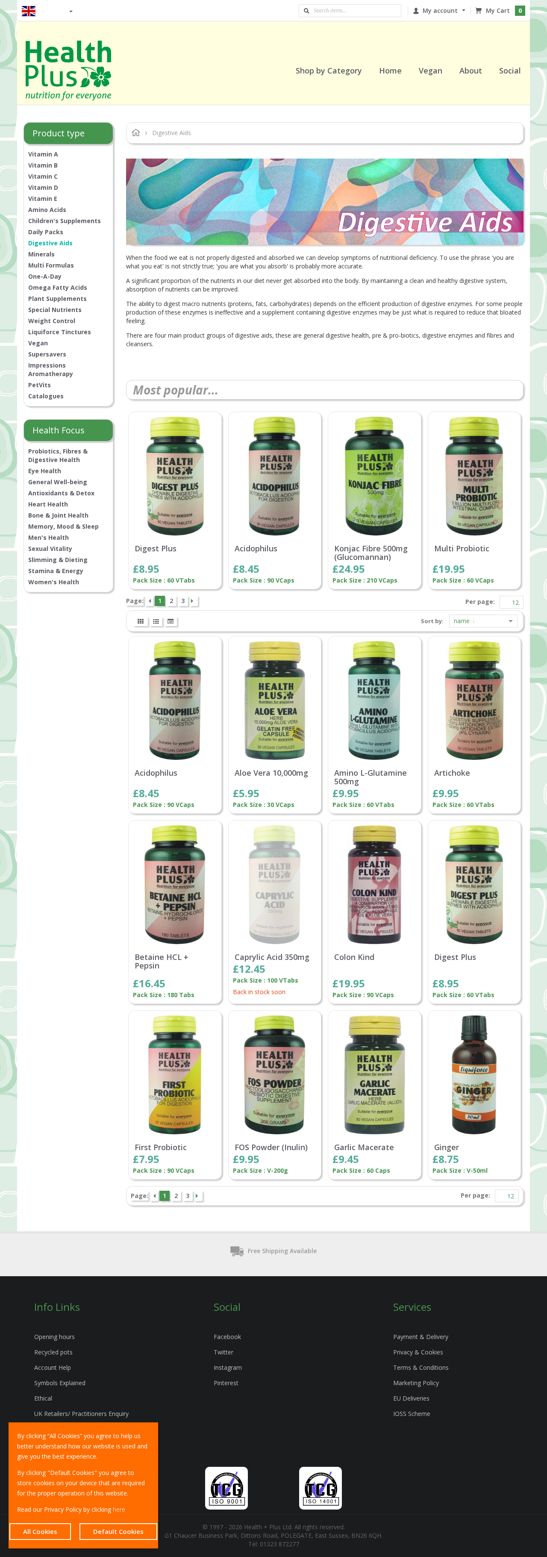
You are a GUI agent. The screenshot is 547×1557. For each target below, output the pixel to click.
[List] (156, 621)
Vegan (38, 343)
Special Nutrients (55, 310)
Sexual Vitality (50, 549)
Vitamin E (42, 198)
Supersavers (47, 354)
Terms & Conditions (421, 1367)
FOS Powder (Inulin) (271, 1147)
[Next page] (193, 601)
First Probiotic (161, 1147)
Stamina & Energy (55, 571)
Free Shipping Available (282, 1251)
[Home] (79, 70)
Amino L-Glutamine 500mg (370, 777)
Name (462, 621)
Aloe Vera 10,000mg (271, 773)
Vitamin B (43, 165)
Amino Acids (47, 210)
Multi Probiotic (461, 549)
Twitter (223, 1352)
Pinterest (226, 1383)
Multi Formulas (51, 265)
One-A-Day (45, 276)
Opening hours (54, 1337)
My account (440, 10)
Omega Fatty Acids (57, 287)
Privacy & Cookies (418, 1352)
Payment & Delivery (420, 1337)
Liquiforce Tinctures (59, 332)
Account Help (52, 1367)
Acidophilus (256, 549)
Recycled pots (53, 1352)
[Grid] (140, 621)
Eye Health (44, 471)
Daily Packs (45, 232)
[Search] (306, 11)
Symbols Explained (59, 1383)
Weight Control (51, 321)
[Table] (170, 621)
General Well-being (57, 482)
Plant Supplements (57, 298)
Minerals (41, 254)
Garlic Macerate (364, 1147)
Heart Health (48, 504)
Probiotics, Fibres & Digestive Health (58, 455)
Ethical (43, 1398)
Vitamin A (43, 154)
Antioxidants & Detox (61, 493)
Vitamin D (43, 187)
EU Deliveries (411, 1398)
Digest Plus (155, 549)
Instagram (228, 1367)
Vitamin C (43, 176)
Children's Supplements (64, 221)
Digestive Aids (50, 243)
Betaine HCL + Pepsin (161, 961)
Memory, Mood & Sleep (63, 526)
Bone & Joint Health (58, 515)
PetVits (39, 385)
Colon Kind (354, 957)
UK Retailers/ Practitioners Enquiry (81, 1414)
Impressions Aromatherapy (50, 369)
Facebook (227, 1337)
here (119, 1509)
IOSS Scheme (411, 1414)
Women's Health (53, 582)
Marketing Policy (416, 1383)
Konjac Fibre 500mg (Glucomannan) (371, 553)
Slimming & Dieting (58, 560)
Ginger (446, 1147)
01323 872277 (279, 1544)
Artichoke (452, 773)
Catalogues (46, 396)
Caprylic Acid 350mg (272, 957)
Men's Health (48, 537)
